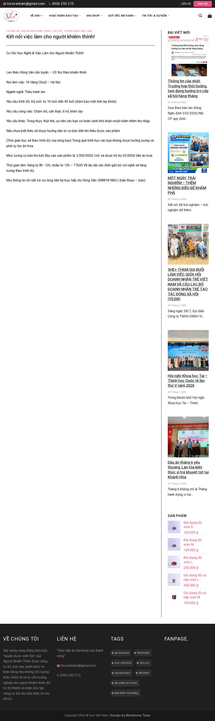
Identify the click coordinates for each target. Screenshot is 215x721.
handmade (143, 652)
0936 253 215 (62, 4)
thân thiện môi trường (126, 693)
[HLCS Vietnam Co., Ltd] (13, 16)
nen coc (144, 662)
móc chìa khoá (122, 662)
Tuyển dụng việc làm (78, 31)
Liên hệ (186, 3)
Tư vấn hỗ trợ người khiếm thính (28, 31)
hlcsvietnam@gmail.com (25, 4)
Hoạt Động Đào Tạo (63, 15)
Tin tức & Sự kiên (154, 15)
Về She (35, 15)
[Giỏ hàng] (210, 15)
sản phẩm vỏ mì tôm (125, 683)
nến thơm (144, 673)
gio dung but (121, 652)
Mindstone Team (138, 715)
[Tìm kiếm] (200, 16)
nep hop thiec (122, 673)
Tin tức (58, 31)
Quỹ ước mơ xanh (121, 15)
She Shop (93, 15)
